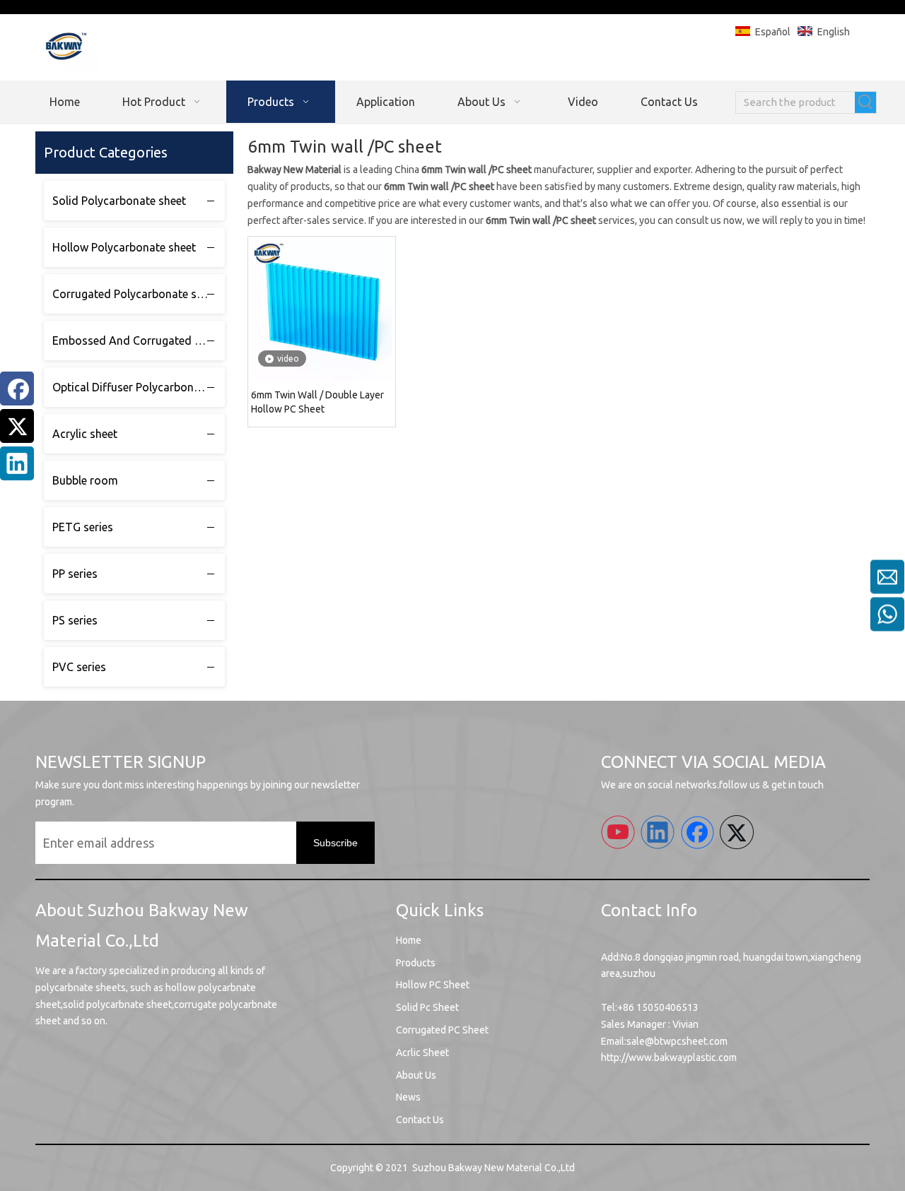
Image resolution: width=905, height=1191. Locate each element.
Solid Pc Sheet (427, 1007)
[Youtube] (618, 832)
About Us (416, 1075)
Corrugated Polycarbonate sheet (135, 294)
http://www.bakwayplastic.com (669, 1057)
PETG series (82, 527)
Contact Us (420, 1119)
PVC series (79, 666)
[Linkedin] (17, 463)
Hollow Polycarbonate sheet (124, 247)
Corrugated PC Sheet (442, 1030)
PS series (75, 620)
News (408, 1097)
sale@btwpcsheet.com (677, 1041)
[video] (321, 309)
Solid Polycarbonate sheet (119, 200)
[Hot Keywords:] (865, 102)
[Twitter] (17, 426)
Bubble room (85, 480)
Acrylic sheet (84, 433)
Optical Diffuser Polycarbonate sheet (138, 387)
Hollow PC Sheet (432, 984)
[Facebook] (17, 388)
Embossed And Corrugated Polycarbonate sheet (138, 340)
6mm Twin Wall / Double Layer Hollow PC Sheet (317, 402)
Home (408, 940)
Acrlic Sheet (422, 1052)
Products (416, 962)
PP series (75, 573)
